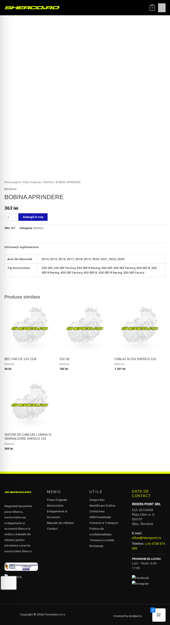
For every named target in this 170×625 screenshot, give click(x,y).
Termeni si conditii (101, 540)
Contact (52, 528)
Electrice (48, 182)
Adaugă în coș (33, 217)
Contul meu (96, 511)
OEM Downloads (100, 517)
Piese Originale (32, 182)
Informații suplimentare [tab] (21, 247)
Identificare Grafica (102, 505)
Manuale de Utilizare (60, 523)
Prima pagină (12, 182)
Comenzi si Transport (103, 523)
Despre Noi (96, 500)
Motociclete (55, 505)
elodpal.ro (135, 616)
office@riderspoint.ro (146, 537)
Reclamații (96, 546)
